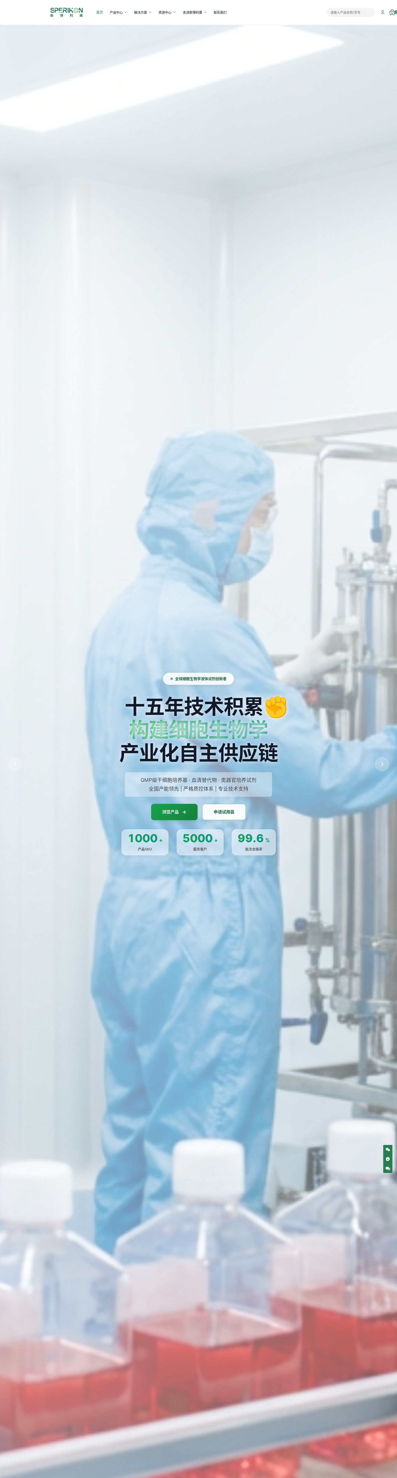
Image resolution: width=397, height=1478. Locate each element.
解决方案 (140, 12)
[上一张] (15, 764)
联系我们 (220, 12)
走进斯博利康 (192, 12)
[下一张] (382, 764)
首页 (99, 12)
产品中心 (116, 12)
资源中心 (165, 12)
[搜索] (369, 12)
